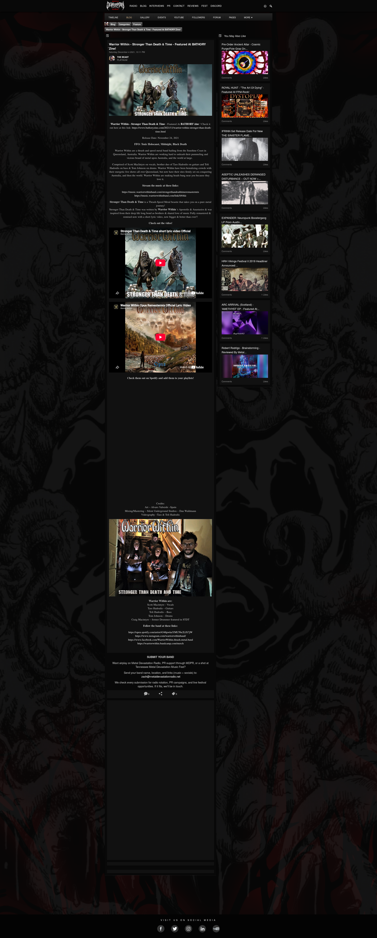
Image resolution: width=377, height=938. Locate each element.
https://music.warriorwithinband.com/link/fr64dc (160, 195)
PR (168, 6)
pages (232, 17)
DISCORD (216, 6)
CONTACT (179, 6)
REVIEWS (193, 6)
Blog (113, 24)
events (162, 17)
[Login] (265, 6)
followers (198, 17)
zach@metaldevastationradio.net (160, 676)
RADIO (133, 6)
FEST (204, 6)
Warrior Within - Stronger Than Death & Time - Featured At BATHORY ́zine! (143, 29)
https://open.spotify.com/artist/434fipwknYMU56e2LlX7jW (160, 632)
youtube (179, 17)
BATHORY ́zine (190, 124)
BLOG (143, 6)
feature (137, 24)
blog (129, 17)
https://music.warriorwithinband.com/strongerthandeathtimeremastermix (160, 192)
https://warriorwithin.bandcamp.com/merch (160, 643)
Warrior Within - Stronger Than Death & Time (138, 124)
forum (217, 17)
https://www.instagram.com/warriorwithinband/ (160, 636)
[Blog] (107, 35)
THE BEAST (123, 57)
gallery (144, 17)
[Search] (270, 6)
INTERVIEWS (156, 6)
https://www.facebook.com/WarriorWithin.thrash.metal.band (160, 639)
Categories (124, 24)
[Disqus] (160, 742)
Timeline (113, 17)
